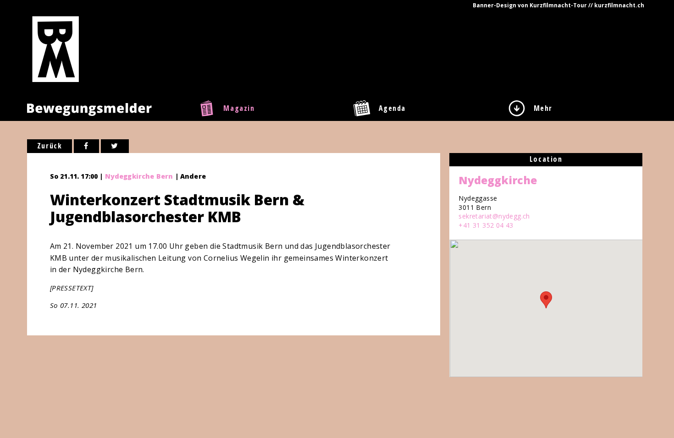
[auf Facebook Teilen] (86, 146)
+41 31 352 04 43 (486, 225)
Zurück (49, 146)
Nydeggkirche (498, 180)
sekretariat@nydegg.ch (494, 216)
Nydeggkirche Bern (139, 176)
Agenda (392, 108)
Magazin (238, 108)
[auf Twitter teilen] (115, 146)
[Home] (55, 49)
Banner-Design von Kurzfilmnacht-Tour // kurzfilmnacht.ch (558, 5)
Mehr (543, 108)
